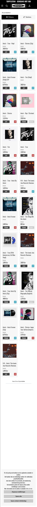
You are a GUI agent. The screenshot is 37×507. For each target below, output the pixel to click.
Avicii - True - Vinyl (8, 43)
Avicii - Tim (6, 147)
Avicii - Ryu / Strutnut (27, 113)
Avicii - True (24, 147)
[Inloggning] (29, 6)
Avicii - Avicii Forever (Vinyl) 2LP (9, 78)
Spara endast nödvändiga (18, 501)
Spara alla (18, 496)
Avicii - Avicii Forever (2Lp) (9, 328)
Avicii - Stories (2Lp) (27, 43)
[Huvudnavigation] (2, 6)
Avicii (4, 46)
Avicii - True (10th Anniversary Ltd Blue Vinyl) (9, 255)
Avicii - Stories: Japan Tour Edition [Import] (27, 328)
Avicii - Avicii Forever (9, 216)
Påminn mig (24, 123)
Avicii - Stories (7, 113)
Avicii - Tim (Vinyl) (26, 77)
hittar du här (29, 489)
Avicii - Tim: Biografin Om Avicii (27, 217)
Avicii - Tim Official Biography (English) (26, 292)
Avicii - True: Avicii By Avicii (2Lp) (9, 292)
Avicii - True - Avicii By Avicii (9, 181)
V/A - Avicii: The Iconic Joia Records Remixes (27, 181)
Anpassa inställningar (18, 492)
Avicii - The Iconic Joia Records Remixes (27, 254)
